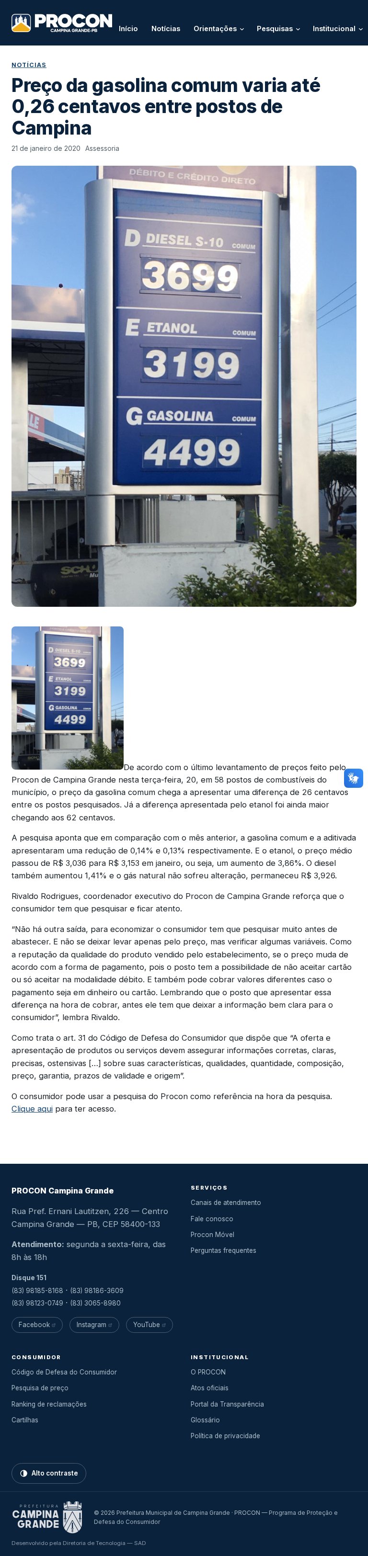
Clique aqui (32, 1108)
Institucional (334, 28)
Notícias (29, 64)
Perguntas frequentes (223, 1250)
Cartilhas (25, 1420)
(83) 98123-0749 (37, 1303)
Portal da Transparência (227, 1404)
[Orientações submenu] (242, 28)
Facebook (34, 1325)
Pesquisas (275, 28)
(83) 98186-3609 (97, 1291)
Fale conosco (212, 1219)
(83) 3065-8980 (95, 1303)
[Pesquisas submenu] (298, 28)
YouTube (146, 1325)
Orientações (215, 28)
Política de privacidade (225, 1436)
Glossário (205, 1420)
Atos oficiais (210, 1388)
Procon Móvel (212, 1234)
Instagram (91, 1325)
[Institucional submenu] (360, 28)
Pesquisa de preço (40, 1388)
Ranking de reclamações (49, 1404)
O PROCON (208, 1372)
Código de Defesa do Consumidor (64, 1372)
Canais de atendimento (226, 1202)
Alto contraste (55, 1473)
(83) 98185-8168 (37, 1291)
